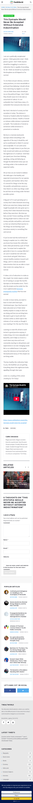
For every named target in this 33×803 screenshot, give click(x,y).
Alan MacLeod (13, 608)
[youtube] (13, 722)
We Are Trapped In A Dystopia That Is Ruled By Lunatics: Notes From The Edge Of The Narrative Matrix (16, 483)
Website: (6, 557)
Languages (6, 779)
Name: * (5, 539)
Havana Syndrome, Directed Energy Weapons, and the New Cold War (18, 603)
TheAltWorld (18, 2)
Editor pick (6, 768)
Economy (5, 764)
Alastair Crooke (14, 665)
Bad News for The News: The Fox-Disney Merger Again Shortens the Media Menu (19, 649)
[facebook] (10, 690)
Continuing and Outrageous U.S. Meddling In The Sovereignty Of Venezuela (18, 592)
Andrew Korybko (14, 632)
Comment (6, 523)
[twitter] (23, 690)
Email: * (5, 548)
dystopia (13, 428)
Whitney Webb (13, 597)
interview (5, 775)
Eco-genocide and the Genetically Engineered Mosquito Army (17, 638)
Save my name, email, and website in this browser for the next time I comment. (15, 567)
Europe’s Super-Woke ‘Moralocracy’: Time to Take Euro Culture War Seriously (18, 660)
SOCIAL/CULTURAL (11, 7)
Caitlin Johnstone (8, 31)
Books (4, 760)
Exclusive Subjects (8, 772)
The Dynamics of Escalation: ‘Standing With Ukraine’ (18, 671)
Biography (6, 753)
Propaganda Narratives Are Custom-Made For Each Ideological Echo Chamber (18, 614)
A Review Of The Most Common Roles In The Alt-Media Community (18, 627)
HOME (3, 7)
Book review (6, 757)
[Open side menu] (2, 2)
